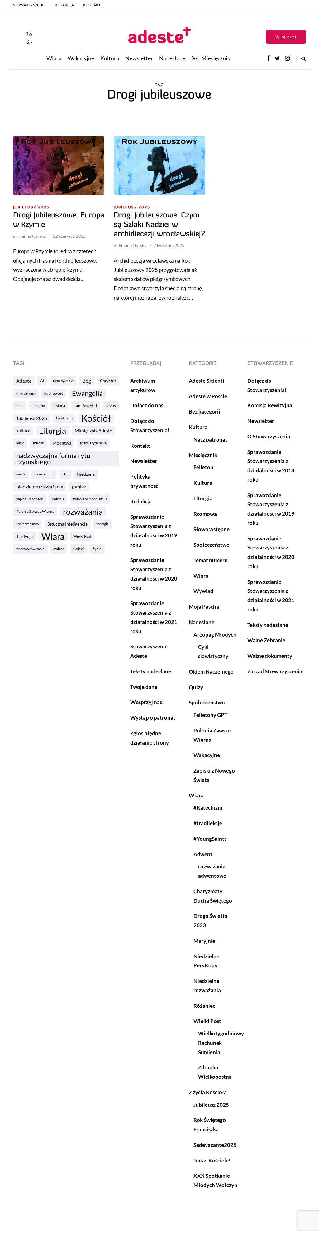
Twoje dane (143, 687)
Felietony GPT (210, 715)
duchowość (53, 393)
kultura (23, 430)
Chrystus (108, 380)
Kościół (96, 418)
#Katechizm (207, 807)
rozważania (83, 511)
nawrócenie (44, 474)
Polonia (58, 499)
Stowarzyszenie (29, 4)
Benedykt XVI (63, 381)
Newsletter (139, 58)
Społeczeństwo (211, 544)
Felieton (203, 467)
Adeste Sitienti (206, 380)
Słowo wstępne (211, 529)
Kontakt (92, 4)
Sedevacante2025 (214, 1145)
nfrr (65, 474)
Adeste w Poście (208, 396)
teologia (102, 524)
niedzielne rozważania (39, 486)
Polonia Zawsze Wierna (35, 511)
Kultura (109, 58)
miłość (38, 443)
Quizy (196, 687)
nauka (21, 474)
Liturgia (52, 430)
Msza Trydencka (93, 443)
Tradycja (24, 536)
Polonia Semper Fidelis (90, 499)
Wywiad (203, 591)
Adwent (202, 854)
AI (42, 380)
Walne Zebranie (266, 640)
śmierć (58, 548)
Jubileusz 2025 (31, 207)
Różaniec (204, 1006)
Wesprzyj (285, 37)
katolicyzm (64, 418)
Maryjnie (204, 940)
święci (78, 548)
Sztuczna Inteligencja (67, 523)
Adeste (23, 381)
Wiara (53, 58)
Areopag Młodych (214, 634)
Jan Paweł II (85, 405)
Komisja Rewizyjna (269, 405)
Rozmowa (205, 514)
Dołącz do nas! (147, 405)
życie (97, 548)
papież (79, 486)
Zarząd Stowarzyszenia (274, 671)
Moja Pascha (204, 606)
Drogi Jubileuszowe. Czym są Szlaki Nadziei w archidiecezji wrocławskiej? (159, 225)
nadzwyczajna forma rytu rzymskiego (53, 458)
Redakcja (64, 4)
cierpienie (26, 393)
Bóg (86, 380)
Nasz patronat (210, 439)
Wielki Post (82, 536)
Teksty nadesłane (150, 671)
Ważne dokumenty (269, 655)
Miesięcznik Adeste (93, 430)
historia (59, 406)
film (19, 405)
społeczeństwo (27, 524)
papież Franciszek (29, 499)
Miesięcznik (215, 58)
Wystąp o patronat (152, 717)
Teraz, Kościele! (212, 1160)
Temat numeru (210, 560)
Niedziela (86, 474)
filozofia (38, 405)
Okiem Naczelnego (211, 671)
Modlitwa (62, 443)
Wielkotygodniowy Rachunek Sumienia (221, 1042)
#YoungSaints (209, 838)
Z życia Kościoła (208, 1092)
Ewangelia (87, 393)
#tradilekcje (207, 823)
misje (20, 443)
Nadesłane (172, 58)
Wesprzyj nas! (147, 702)
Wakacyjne (81, 58)
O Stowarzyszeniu (268, 436)
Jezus (111, 405)
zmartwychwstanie (30, 549)
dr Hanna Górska (29, 236)
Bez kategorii (204, 411)
